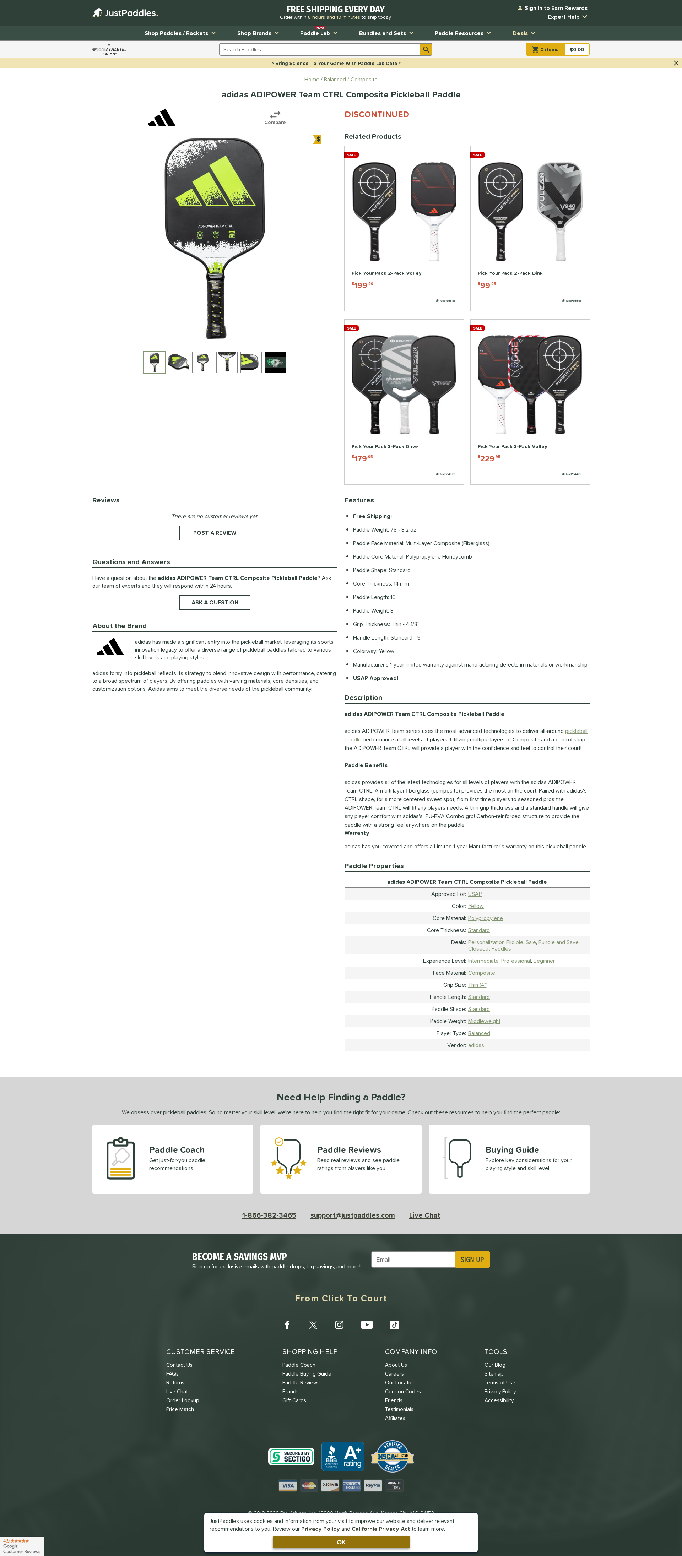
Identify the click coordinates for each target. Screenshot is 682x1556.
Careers (394, 1374)
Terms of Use (500, 1382)
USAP (475, 893)
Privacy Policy (320, 1528)
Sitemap (494, 1374)
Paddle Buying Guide (306, 1374)
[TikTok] (394, 1325)
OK (341, 1542)
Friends (393, 1400)
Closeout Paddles (489, 948)
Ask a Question (214, 602)
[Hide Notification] (676, 63)
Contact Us (179, 1365)
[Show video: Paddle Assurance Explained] (275, 362)
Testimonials (399, 1409)
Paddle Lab (315, 31)
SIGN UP (472, 1259)
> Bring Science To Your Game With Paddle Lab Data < (336, 63)
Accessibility (499, 1400)
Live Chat (424, 1215)
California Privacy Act (381, 1528)
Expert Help (564, 17)
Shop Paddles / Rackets (176, 33)
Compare (275, 122)
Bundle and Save (558, 942)
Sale (531, 942)
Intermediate (483, 960)
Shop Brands (254, 33)
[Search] (426, 49)
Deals (520, 33)
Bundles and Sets (382, 33)
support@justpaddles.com (352, 1215)
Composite (481, 972)
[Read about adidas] (161, 117)
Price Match (180, 1409)
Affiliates (395, 1418)
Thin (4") (478, 984)
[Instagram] (339, 1325)
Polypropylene (485, 918)
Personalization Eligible (495, 942)
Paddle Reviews (301, 1382)
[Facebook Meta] (287, 1325)
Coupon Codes (403, 1391)
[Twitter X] (313, 1325)
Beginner (544, 960)
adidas (476, 1045)
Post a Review (215, 532)
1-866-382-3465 (269, 1215)
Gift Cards (294, 1400)
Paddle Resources (459, 33)
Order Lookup (182, 1400)
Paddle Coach (298, 1365)
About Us (396, 1365)
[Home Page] (125, 13)
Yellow (476, 906)
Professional (516, 960)
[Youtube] (367, 1325)
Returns (175, 1382)
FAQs (172, 1374)
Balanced (479, 1033)
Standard (479, 930)
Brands (290, 1391)
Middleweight (484, 1021)
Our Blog (495, 1365)
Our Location (400, 1382)
